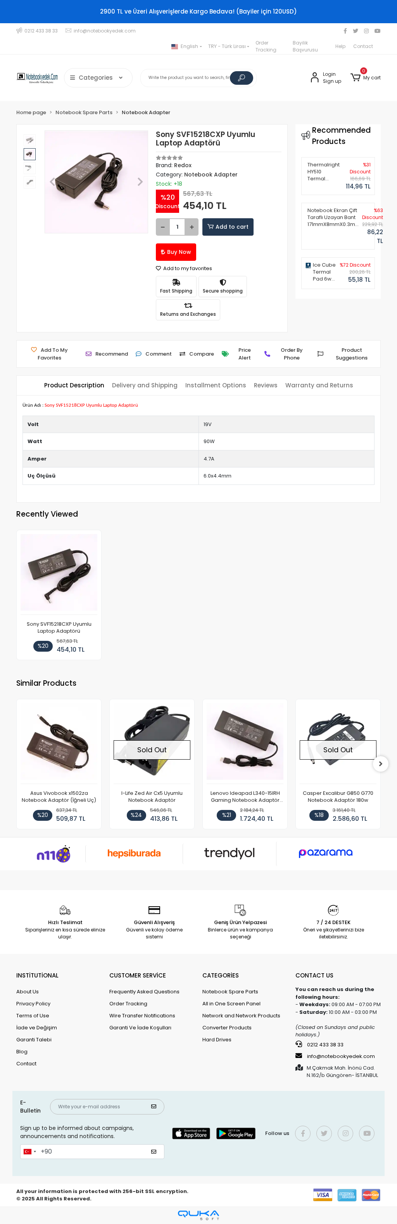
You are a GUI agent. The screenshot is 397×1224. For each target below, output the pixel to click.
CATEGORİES (220, 975)
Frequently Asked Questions (144, 991)
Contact (363, 46)
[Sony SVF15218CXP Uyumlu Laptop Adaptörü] (59, 574)
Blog (22, 1051)
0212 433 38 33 (324, 1044)
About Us (27, 991)
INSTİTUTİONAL (37, 975)
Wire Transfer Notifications (142, 1015)
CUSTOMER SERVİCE (137, 975)
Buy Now (179, 252)
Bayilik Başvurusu (305, 46)
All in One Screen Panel (231, 1003)
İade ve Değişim (36, 1027)
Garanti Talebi (34, 1039)
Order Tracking (265, 46)
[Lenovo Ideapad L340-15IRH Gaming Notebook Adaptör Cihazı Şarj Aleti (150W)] (245, 743)
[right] (381, 763)
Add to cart (232, 227)
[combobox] (29, 1152)
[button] (365, 77)
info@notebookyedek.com (341, 1056)
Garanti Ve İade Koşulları (140, 1027)
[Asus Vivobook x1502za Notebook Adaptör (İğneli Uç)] (59, 743)
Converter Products (227, 1027)
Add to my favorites (187, 268)
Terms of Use (32, 1015)
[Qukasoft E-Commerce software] (198, 1215)
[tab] (74, 385)
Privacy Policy (33, 1003)
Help (340, 46)
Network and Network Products (241, 1015)
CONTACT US (314, 975)
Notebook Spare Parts (230, 991)
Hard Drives (216, 1039)
